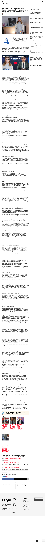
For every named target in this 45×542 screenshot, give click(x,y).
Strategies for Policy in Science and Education (27, 498)
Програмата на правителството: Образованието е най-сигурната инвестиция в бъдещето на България (36, 44)
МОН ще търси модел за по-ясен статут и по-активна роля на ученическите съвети (36, 55)
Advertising (14, 505)
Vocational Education (26, 506)
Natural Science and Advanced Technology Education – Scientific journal (27, 505)
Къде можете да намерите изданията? (17, 498)
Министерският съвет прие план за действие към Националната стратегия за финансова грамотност (36, 40)
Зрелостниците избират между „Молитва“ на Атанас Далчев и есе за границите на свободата (36, 16)
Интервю (26, 469)
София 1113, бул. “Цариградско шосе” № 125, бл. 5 (12, 458)
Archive (14, 512)
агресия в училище (6, 469)
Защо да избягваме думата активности (36, 22)
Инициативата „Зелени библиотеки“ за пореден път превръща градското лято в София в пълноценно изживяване (36, 30)
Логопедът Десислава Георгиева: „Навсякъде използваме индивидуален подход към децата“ (36, 63)
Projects (14, 504)
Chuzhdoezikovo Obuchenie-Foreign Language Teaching (27, 509)
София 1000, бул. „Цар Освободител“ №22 (12, 467)
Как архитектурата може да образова (36, 65)
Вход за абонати (15, 499)
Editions (7, 3)
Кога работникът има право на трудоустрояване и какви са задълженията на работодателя (35, 25)
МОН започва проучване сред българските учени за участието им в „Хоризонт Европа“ (36, 37)
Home (3, 3)
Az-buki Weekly (22, 1)
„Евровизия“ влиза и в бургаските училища (36, 27)
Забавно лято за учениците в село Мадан (36, 18)
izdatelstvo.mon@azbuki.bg (8, 462)
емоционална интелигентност (20, 469)
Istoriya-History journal (26, 507)
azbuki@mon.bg (16, 462)
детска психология (12, 469)
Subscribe (14, 503)
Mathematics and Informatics (27, 502)
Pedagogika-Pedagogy (26, 501)
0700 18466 (6, 460)
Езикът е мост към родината (34, 9)
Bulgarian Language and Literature (26, 500)
